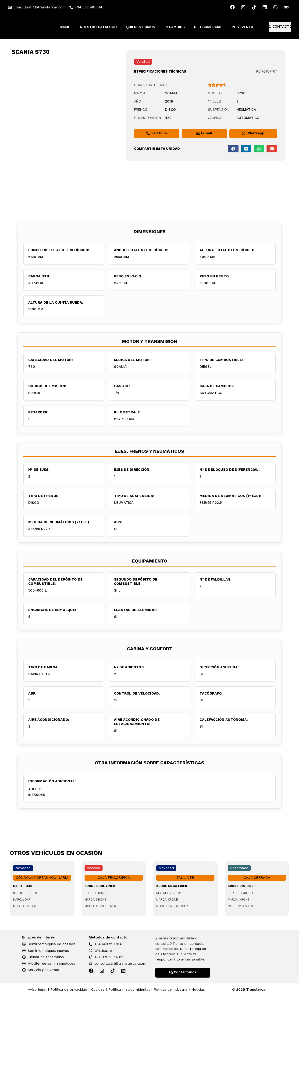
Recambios (174, 27)
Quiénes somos (140, 27)
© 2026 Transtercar (249, 989)
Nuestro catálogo (98, 27)
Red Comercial (208, 27)
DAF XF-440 (22, 886)
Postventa (242, 27)
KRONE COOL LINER (100, 886)
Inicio (65, 27)
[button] (233, 148)
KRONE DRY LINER (242, 886)
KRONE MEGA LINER (171, 886)
